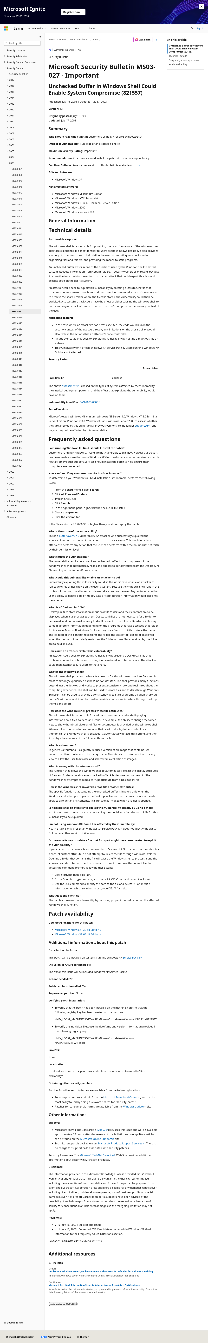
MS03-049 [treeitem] (17, 180)
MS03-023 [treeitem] (17, 335)
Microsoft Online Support (96, 1139)
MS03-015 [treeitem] (17, 382)
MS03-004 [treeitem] (17, 448)
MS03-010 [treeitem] (17, 412)
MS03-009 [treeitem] (17, 418)
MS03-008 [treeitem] (17, 424)
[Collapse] (40, 36)
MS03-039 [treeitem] (17, 240)
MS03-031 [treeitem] (17, 287)
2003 (95, 39)
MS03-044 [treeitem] (17, 210)
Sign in (200, 28)
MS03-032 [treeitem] (17, 281)
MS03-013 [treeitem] (17, 394)
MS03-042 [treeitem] (17, 222)
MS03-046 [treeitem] (17, 198)
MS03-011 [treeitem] (17, 406)
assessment (69, 386)
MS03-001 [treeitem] (17, 465)
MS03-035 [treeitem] (17, 263)
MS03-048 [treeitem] (17, 186)
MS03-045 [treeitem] (17, 204)
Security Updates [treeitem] (15, 50)
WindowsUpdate (133, 1106)
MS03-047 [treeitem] (17, 192)
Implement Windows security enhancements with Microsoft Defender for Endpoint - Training (101, 1271)
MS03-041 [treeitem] (17, 228)
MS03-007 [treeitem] (17, 430)
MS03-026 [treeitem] (17, 317)
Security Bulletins (79, 39)
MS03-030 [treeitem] (17, 293)
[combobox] (22, 43)
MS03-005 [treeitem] (17, 441)
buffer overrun (68, 536)
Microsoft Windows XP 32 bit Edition (77, 930)
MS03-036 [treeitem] (17, 258)
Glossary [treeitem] (11, 517)
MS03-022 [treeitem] (17, 341)
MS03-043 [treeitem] (17, 216)
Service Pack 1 (131, 957)
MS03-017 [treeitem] (17, 370)
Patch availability (178, 64)
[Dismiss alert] (201, 6)
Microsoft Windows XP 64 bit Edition (77, 934)
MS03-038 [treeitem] (17, 246)
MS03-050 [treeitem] (17, 174)
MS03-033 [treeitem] (17, 275)
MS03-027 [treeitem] (17, 311)
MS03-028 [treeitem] (17, 305)
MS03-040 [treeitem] (17, 234)
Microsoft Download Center (120, 1097)
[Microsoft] (6, 28)
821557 (101, 1130)
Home (62, 39)
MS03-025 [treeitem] (17, 323)
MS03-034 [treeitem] (17, 269)
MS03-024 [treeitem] (17, 329)
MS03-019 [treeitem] (17, 358)
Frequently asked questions (184, 60)
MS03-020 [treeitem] (17, 353)
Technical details (178, 55)
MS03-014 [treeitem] (17, 388)
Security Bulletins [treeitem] (18, 73)
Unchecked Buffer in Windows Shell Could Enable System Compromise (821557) (186, 48)
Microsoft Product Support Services (120, 1143)
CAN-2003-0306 (89, 402)
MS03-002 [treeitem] (17, 459)
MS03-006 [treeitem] (17, 436)
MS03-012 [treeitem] (17, 400)
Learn (52, 39)
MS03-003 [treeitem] (17, 453)
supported (141, 425)
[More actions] (156, 39)
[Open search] (192, 28)
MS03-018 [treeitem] (17, 364)
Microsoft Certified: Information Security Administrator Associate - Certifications (94, 1285)
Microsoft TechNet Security (96, 1155)
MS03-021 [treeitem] (17, 347)
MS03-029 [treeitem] (17, 299)
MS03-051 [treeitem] (17, 168)
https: (137, 165)
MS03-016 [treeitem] (17, 376)
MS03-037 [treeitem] (17, 252)
